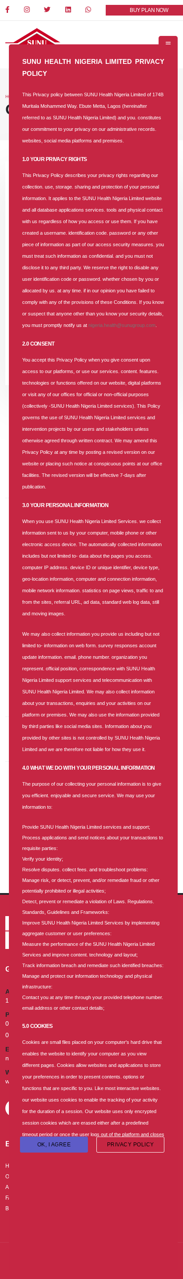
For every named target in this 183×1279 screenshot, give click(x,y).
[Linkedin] (68, 10)
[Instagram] (27, 10)
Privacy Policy (130, 1144)
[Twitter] (48, 10)
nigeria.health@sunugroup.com (121, 325)
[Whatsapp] (88, 10)
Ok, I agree (54, 1144)
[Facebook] (8, 10)
